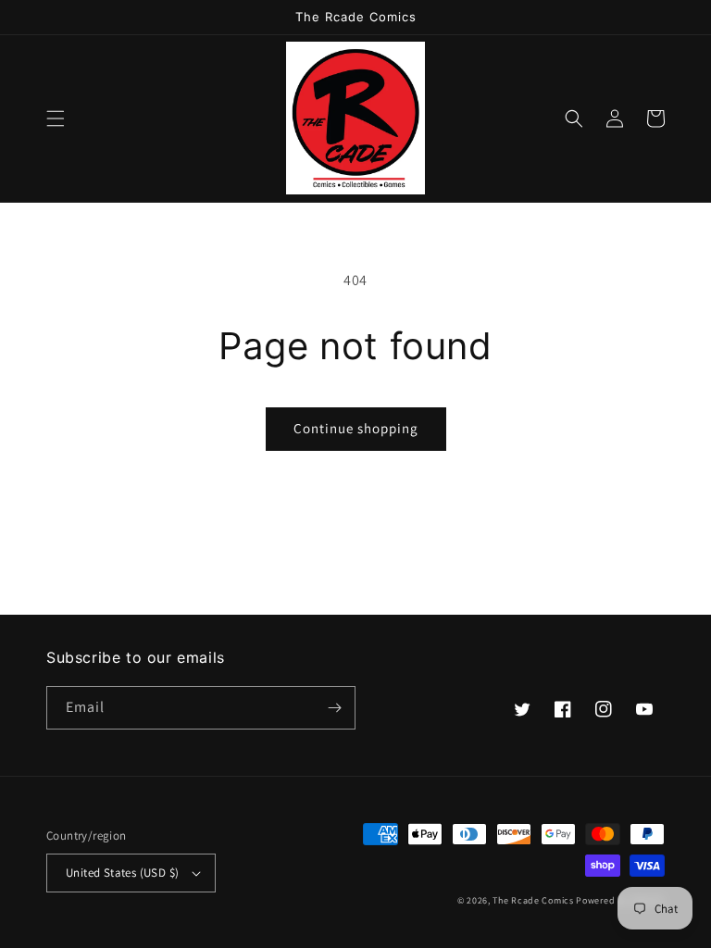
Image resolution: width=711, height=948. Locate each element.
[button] (55, 118)
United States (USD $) (122, 872)
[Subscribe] (334, 708)
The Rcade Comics (533, 900)
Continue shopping (355, 428)
